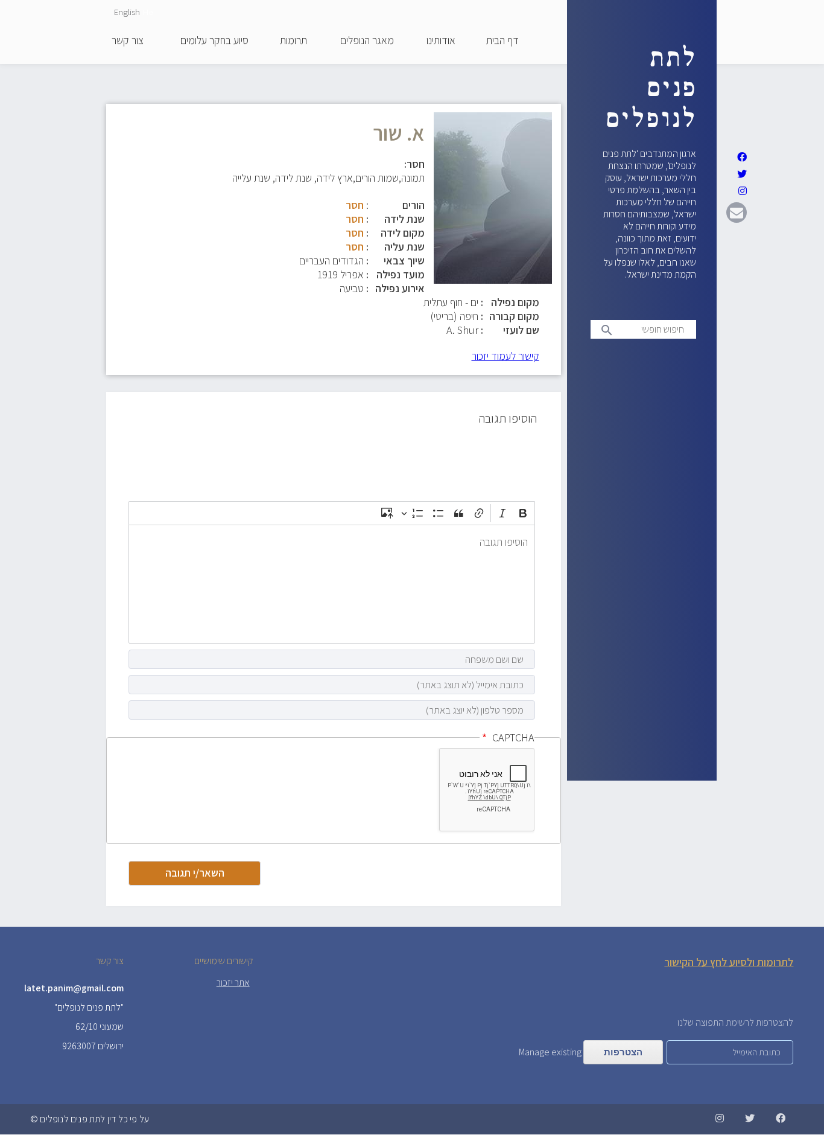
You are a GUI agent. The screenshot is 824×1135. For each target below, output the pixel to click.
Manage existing (550, 1052)
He (148, 12)
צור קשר (128, 41)
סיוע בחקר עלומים (214, 41)
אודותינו (440, 41)
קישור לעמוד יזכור (505, 356)
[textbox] (331, 584)
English (127, 12)
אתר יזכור (233, 982)
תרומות (293, 41)
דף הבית (502, 41)
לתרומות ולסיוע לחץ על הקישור (728, 962)
